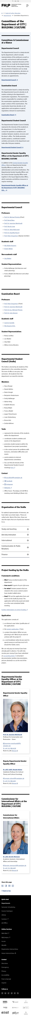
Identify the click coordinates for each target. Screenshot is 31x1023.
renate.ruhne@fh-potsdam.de (14, 778)
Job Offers (5, 923)
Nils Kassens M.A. (9, 326)
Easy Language (6, 979)
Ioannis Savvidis (9, 323)
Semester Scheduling (8, 907)
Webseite (7, 488)
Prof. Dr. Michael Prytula (12, 217)
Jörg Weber (7, 258)
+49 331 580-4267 (10, 868)
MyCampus (5, 937)
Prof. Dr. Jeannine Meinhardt (13, 223)
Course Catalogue (7, 911)
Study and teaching (9, 529)
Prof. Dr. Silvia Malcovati (12, 229)
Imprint (4, 983)
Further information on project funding (14, 610)
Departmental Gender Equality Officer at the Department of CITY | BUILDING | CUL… (15, 188)
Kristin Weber (8, 249)
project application (13, 629)
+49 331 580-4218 (10, 748)
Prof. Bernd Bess (9, 220)
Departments (7, 15)
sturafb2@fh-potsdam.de (14, 477)
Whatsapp (13, 886)
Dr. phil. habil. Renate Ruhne (12, 769)
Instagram (9, 484)
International (7, 540)
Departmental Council (9, 80)
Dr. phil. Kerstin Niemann (11, 857)
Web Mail (5, 933)
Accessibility (5, 975)
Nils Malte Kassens (10, 245)
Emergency (5, 967)
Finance (5, 554)
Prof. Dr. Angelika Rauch (11, 233)
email (9, 886)
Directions (5, 963)
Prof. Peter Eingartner (11, 236)
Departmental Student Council (11, 147)
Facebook (9, 481)
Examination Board (8, 115)
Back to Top (7, 891)
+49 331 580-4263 (10, 781)
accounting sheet (9, 656)
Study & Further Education (12, 13)
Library (4, 915)
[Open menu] (27, 6)
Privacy (4, 971)
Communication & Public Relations (11, 547)
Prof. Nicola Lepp (9, 226)
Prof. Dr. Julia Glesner (11, 313)
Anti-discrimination (9, 535)
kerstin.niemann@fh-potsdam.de (15, 865)
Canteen (4, 919)
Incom (4, 941)
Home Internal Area (8, 953)
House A (14, 751)
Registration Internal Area (10, 949)
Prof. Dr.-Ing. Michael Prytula (13, 310)
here (12, 467)
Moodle (4, 945)
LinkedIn (2, 886)
